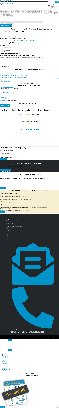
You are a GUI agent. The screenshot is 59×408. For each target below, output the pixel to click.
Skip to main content (8, 0)
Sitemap (8, 238)
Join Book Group (53, 7)
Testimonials (52, 4)
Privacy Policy (9, 239)
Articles (8, 231)
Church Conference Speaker (7, 358)
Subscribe (52, 9)
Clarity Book (52, 6)
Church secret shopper (3, 100)
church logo (3, 199)
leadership (3, 346)
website (3, 345)
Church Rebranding (6, 353)
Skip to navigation (2, 0)
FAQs (51, 11)
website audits (5, 205)
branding (3, 344)
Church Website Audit (54, 1)
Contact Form (53, 13)
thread (3, 343)
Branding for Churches (6, 357)
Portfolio (52, 3)
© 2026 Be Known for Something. (14, 336)
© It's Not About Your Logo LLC (49, 337)
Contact (8, 237)
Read (4, 365)
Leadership (5, 354)
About (8, 230)
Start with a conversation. (4, 210)
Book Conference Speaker (54, 12)
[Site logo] (7, 5)
